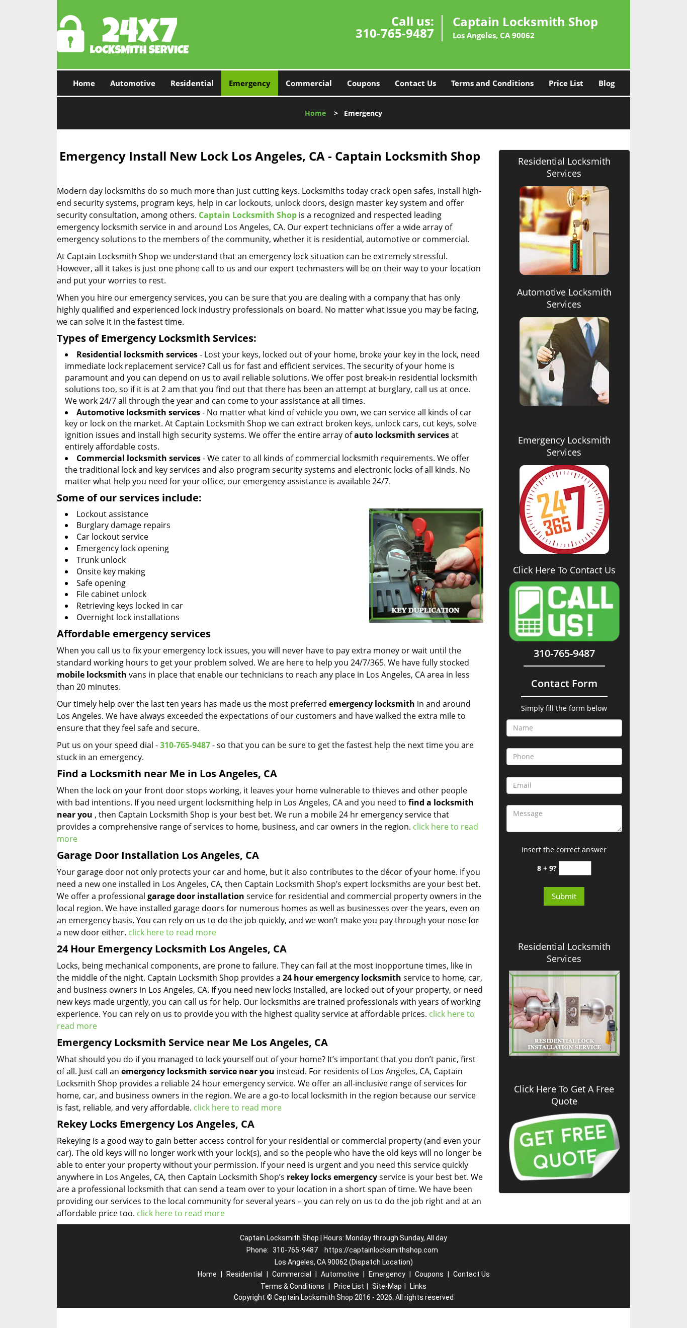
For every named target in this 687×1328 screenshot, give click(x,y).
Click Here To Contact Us (564, 570)
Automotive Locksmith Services (564, 298)
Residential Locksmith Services (564, 167)
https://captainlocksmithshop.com (381, 1250)
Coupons (363, 83)
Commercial (309, 83)
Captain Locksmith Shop (248, 214)
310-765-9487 (395, 33)
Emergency (250, 83)
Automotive (132, 83)
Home (84, 83)
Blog (606, 83)
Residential (192, 83)
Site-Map (387, 1286)
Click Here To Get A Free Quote (564, 1095)
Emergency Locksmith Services (564, 446)
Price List (566, 83)
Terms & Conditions (292, 1286)
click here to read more (172, 932)
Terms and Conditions (492, 83)
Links (418, 1286)
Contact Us (415, 83)
